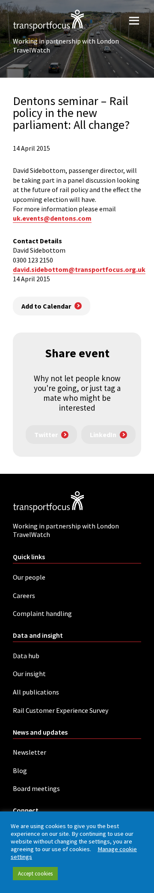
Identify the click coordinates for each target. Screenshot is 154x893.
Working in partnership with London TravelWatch (66, 45)
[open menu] (134, 20)
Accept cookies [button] (35, 873)
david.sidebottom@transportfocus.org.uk (79, 269)
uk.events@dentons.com (52, 218)
